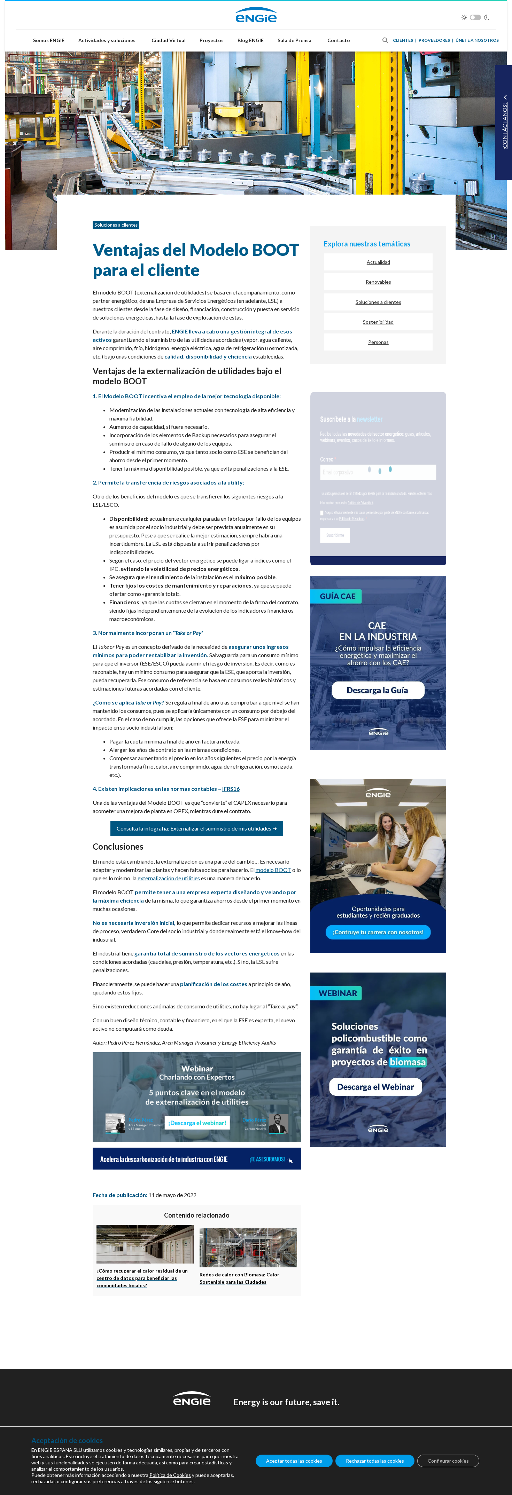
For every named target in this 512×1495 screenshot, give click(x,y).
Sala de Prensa (294, 40)
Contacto (338, 40)
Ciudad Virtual (169, 40)
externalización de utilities (169, 878)
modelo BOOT (273, 869)
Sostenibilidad (378, 322)
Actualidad (378, 262)
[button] (385, 40)
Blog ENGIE (251, 40)
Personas (378, 342)
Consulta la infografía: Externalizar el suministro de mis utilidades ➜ (197, 828)
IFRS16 (231, 788)
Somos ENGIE (48, 40)
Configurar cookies (448, 1461)
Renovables (378, 282)
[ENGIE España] (256, 13)
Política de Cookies (170, 1475)
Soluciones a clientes (116, 225)
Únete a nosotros (477, 40)
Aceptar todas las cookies (294, 1461)
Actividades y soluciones (106, 40)
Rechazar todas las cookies (375, 1461)
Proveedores (434, 40)
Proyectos (212, 40)
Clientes (403, 40)
